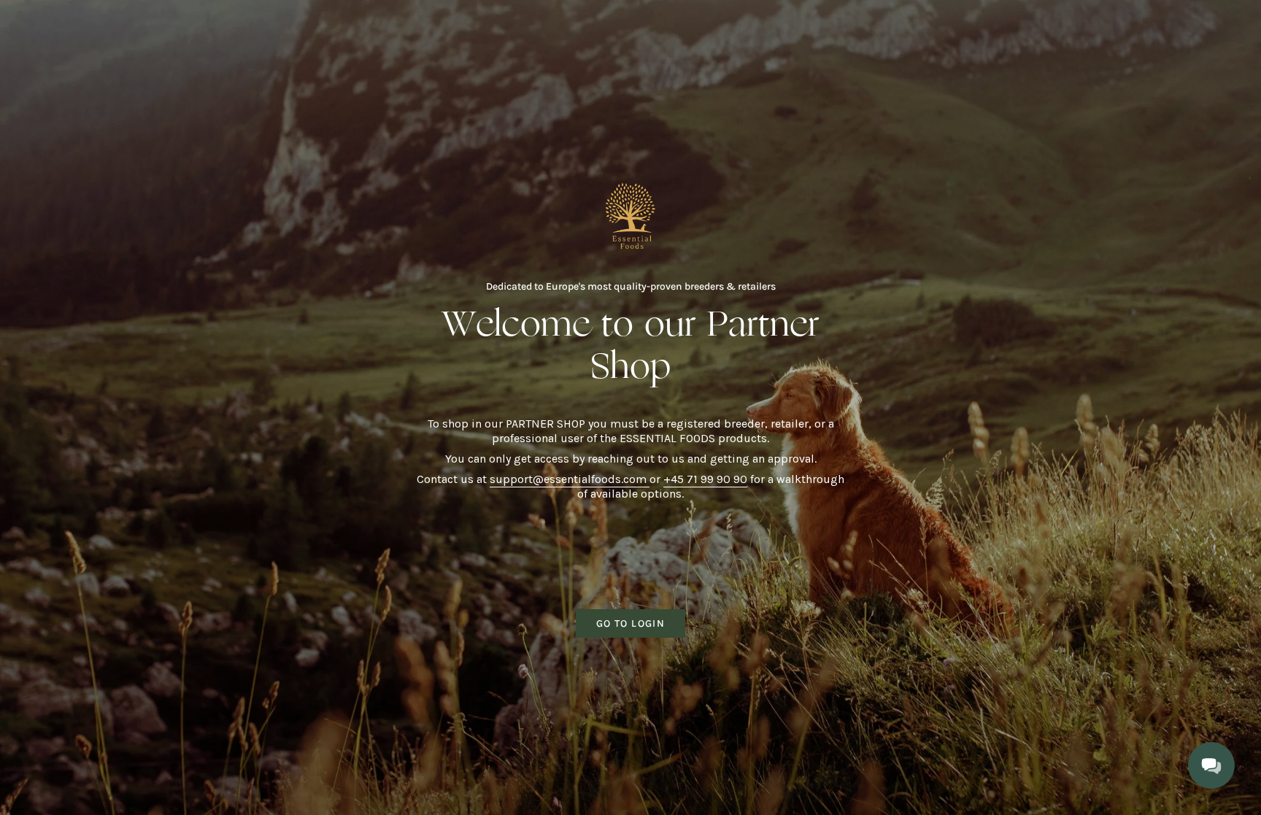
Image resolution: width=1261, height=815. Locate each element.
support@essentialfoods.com (569, 479)
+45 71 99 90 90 (705, 479)
